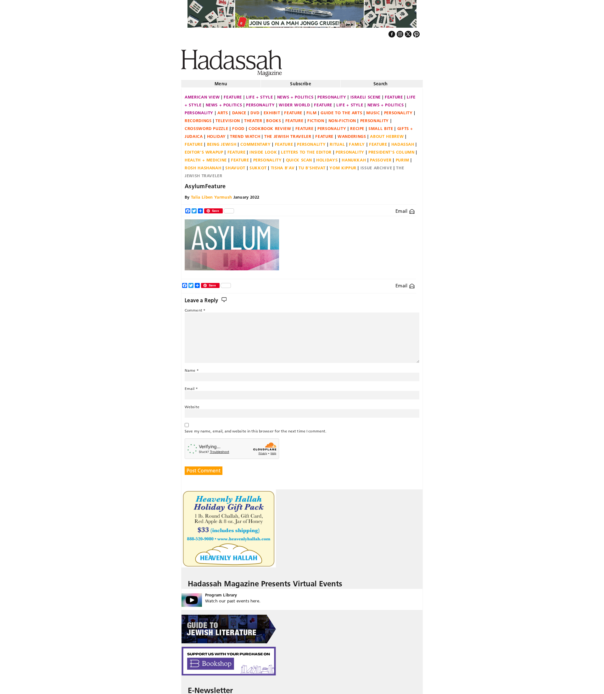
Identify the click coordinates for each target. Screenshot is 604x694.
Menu (221, 81)
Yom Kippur (342, 165)
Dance (239, 110)
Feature (233, 94)
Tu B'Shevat (312, 165)
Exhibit (272, 110)
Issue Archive (376, 165)
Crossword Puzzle (206, 125)
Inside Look (263, 149)
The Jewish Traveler (287, 133)
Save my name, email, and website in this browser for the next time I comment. (255, 428)
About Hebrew (387, 133)
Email (402, 209)
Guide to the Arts (341, 110)
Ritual (337, 141)
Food (238, 125)
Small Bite (380, 125)
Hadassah (402, 141)
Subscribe (300, 81)
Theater (253, 118)
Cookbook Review (270, 125)
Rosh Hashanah (203, 165)
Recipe (357, 125)
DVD (255, 110)
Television (227, 118)
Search (380, 81)
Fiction (315, 118)
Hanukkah (354, 157)
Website (192, 404)
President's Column (391, 149)
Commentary (255, 141)
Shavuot (235, 165)
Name (192, 367)
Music (373, 110)
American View (202, 94)
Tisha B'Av (283, 165)
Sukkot (258, 165)
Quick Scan (299, 157)
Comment (195, 307)
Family (357, 141)
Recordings (198, 118)
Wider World (294, 102)
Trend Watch (245, 133)
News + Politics (295, 94)
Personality (331, 94)
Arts (222, 110)
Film (311, 110)
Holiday (216, 133)
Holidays (327, 157)
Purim (402, 157)
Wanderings (352, 133)
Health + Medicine (206, 157)
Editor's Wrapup (204, 149)
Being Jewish (222, 141)
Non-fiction (342, 118)
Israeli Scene (365, 94)
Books (273, 118)
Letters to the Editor (306, 149)
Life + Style (259, 94)
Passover (380, 157)
